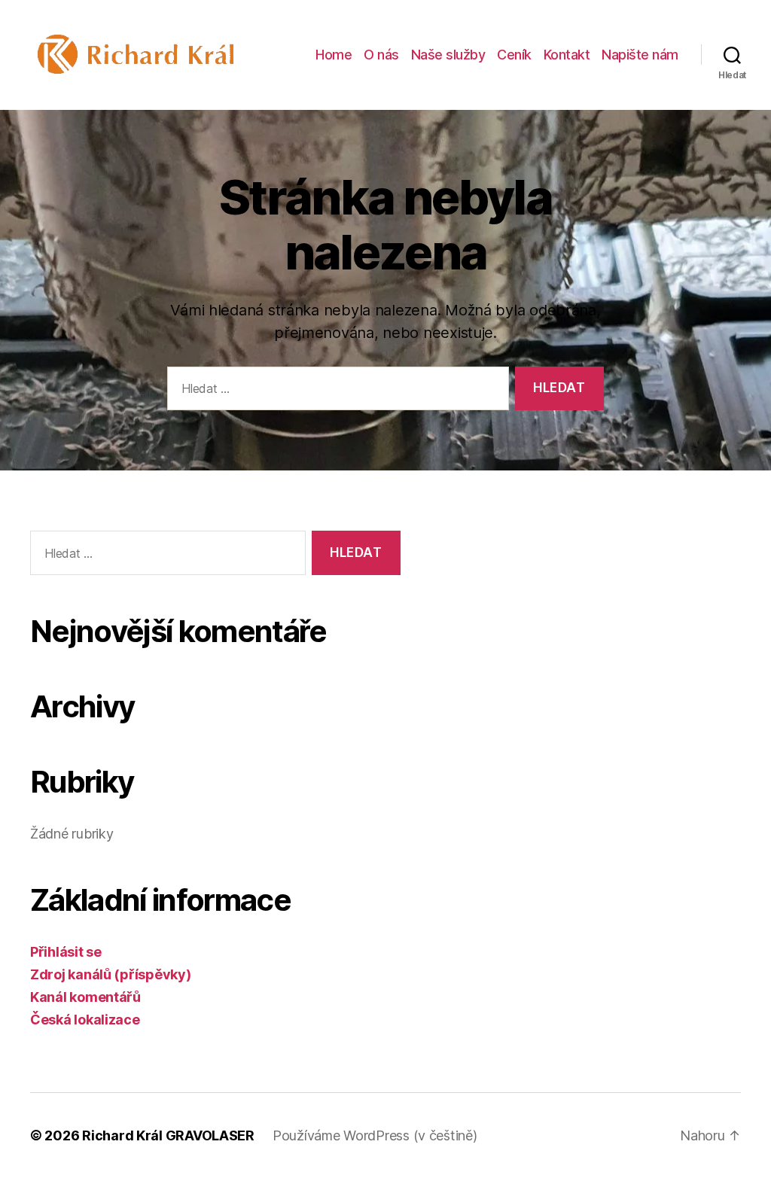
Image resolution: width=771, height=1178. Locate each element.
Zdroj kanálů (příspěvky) (110, 974)
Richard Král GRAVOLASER (168, 1135)
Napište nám (640, 54)
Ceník (514, 54)
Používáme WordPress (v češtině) (375, 1135)
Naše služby (448, 54)
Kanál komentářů (85, 997)
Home (333, 54)
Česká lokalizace (85, 1019)
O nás (381, 54)
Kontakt (567, 54)
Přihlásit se (66, 952)
